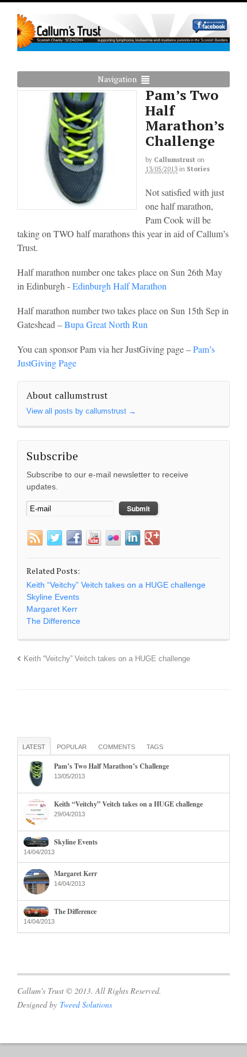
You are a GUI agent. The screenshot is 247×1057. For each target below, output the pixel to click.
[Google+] (152, 538)
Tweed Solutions (86, 1004)
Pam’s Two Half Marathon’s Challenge (111, 766)
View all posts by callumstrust (81, 411)
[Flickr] (113, 538)
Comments (116, 746)
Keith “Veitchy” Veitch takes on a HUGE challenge (107, 659)
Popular (72, 746)
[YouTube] (93, 538)
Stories (198, 169)
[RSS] (35, 538)
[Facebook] (74, 538)
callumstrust (174, 160)
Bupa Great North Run (106, 324)
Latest (33, 746)
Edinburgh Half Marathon (118, 286)
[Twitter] (54, 538)
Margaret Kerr (75, 873)
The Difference (75, 911)
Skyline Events (76, 842)
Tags (154, 746)
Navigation (117, 79)
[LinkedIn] (132, 538)
